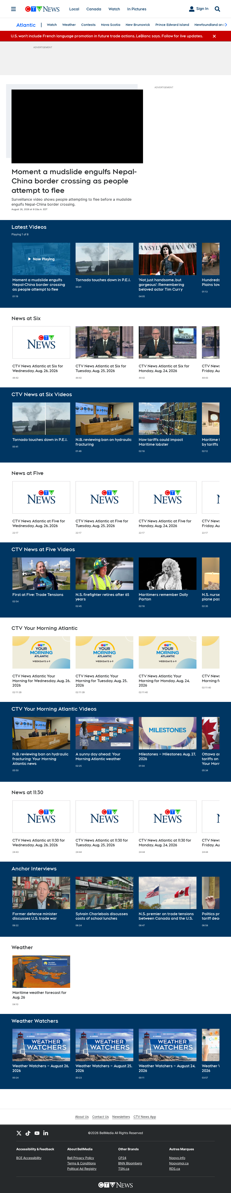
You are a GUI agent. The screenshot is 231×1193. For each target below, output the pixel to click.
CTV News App (145, 1117)
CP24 (122, 1158)
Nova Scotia (110, 25)
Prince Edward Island (172, 25)
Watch (114, 9)
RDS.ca (174, 1169)
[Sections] (13, 8)
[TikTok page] (28, 1133)
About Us (82, 1117)
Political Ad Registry (82, 1169)
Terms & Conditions (81, 1163)
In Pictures (136, 9)
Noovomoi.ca (179, 1163)
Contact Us (100, 1117)
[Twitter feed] (19, 1133)
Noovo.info (177, 1158)
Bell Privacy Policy (80, 1158)
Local (74, 9)
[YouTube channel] (37, 1133)
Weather (69, 25)
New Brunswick (138, 25)
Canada (93, 9)
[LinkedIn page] (46, 1133)
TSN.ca (123, 1169)
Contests (88, 25)
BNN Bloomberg (130, 1163)
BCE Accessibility (29, 1158)
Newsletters (121, 1117)
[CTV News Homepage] (42, 9)
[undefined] (41, 270)
